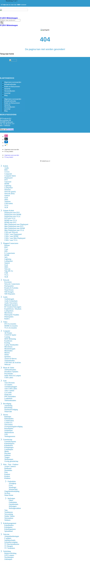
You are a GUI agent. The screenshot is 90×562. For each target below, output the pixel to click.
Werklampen (8, 459)
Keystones (8, 282)
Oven (11, 485)
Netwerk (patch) (10, 192)
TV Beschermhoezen (11, 544)
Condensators (9, 421)
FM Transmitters (10, 396)
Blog (5, 95)
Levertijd (7, 93)
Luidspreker (8, 188)
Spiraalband (8, 531)
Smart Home (8, 495)
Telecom (7, 269)
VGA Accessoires (10, 328)
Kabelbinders (9, 525)
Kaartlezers (8, 341)
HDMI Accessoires (11, 326)
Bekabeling (8, 407)
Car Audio (8, 392)
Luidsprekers (8, 311)
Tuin (6, 510)
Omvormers (8, 424)
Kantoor (7, 474)
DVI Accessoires (10, 324)
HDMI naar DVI (10, 222)
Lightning (7, 186)
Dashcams (8, 394)
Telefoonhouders (10, 370)
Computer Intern (10, 176)
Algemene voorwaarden (12, 82)
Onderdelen (13, 502)
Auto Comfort (9, 391)
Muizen (7, 353)
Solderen (7, 455)
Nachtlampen (9, 557)
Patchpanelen (9, 286)
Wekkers (7, 520)
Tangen (7, 457)
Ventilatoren (8, 512)
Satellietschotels (9, 540)
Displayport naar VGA (12, 216)
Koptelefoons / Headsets (12, 309)
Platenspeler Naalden (11, 315)
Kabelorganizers (10, 529)
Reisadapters (8, 428)
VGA (6, 205)
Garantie (7, 89)
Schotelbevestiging (10, 542)
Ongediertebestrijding (11, 491)
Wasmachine (13, 489)
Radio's (7, 319)
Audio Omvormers (10, 303)
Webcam (7, 364)
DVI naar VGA (9, 218)
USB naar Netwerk (11, 232)
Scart (6, 197)
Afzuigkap (12, 483)
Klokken (7, 478)
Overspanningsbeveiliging (13, 426)
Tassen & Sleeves (10, 359)
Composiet (8, 174)
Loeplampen (8, 449)
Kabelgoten (8, 527)
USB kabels (8, 203)
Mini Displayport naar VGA (14, 230)
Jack (5, 257)
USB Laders (8, 377)
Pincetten (7, 453)
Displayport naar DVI (12, 212)
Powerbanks (8, 374)
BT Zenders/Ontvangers (12, 307)
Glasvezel (7, 182)
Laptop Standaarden (11, 345)
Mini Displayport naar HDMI (14, 228)
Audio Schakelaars (10, 301)
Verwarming (8, 514)
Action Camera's (10, 466)
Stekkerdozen (9, 432)
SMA (6, 199)
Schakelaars (8, 430)
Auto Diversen (9, 383)
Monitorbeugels (9, 349)
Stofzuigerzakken (15, 508)
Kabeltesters (8, 445)
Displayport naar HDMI (12, 214)
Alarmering (8, 406)
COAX (7, 172)
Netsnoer (7, 190)
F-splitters (7, 538)
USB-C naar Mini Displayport (14, 238)
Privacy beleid (8, 151)
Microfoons (8, 313)
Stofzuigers (13, 506)
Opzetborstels (13, 504)
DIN (6, 251)
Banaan (7, 245)
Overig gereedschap (11, 461)
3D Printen (8, 333)
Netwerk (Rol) (9, 193)
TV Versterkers (9, 548)
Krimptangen (9, 447)
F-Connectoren (9, 253)
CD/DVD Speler (10, 335)
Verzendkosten (9, 91)
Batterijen (7, 417)
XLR (6, 207)
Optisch (7, 195)
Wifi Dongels (9, 292)
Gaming (7, 337)
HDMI (6, 184)
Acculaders (8, 385)
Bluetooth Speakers (11, 305)
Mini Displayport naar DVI (13, 226)
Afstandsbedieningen (11, 536)
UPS (6, 434)
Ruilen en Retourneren (12, 86)
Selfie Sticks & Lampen (12, 375)
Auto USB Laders (10, 389)
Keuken (7, 476)
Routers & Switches (11, 288)
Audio (6, 168)
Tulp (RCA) (8, 271)
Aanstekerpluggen (10, 387)
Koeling (7, 343)
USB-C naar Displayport (13, 234)
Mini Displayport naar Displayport (16, 224)
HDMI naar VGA (10, 220)
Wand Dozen (9, 290)
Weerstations (8, 518)
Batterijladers (9, 419)
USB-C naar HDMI (11, 236)
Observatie (8, 411)
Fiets (6, 472)
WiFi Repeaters (9, 294)
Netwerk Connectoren (12, 284)
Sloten (6, 355)
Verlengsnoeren (9, 436)
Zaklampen (8, 559)
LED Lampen (9, 555)
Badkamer (8, 468)
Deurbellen (8, 470)
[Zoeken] (2, 22)
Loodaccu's (8, 422)
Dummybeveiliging (11, 409)
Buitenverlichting (10, 553)
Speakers (7, 357)
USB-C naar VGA (10, 240)
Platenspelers (8, 317)
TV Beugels (8, 546)
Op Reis (7, 493)
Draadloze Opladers (11, 372)
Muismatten (8, 351)
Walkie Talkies (9, 516)
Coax (6, 249)
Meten (6, 451)
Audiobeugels (9, 299)
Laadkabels (8, 398)
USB (6, 273)
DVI (6, 180)
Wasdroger (12, 487)
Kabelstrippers (9, 443)
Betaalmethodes (10, 84)
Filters (11, 500)
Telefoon (7, 201)
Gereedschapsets (10, 441)
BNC (6, 170)
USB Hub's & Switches (12, 362)
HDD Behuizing (10, 339)
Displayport (8, 178)
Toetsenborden (9, 360)
